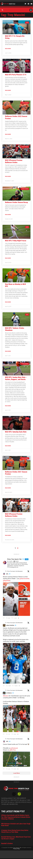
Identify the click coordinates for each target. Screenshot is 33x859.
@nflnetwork (14, 748)
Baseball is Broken (7, 843)
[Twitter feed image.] (16, 599)
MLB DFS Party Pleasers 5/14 (15, 75)
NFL (7, 574)
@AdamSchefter (24, 578)
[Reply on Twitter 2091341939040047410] (4, 769)
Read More (8, 48)
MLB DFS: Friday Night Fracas (15, 241)
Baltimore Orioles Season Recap (16, 202)
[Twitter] (25, 3)
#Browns (5, 696)
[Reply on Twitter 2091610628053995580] (4, 734)
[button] (31, 10)
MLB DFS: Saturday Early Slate (15, 432)
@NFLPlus (12, 750)
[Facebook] (28, 3)
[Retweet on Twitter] (5, 571)
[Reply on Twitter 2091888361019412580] (4, 618)
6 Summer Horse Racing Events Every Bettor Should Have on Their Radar (14, 831)
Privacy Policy (16, 848)
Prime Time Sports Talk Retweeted (15, 571)
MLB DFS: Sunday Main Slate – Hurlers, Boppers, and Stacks (16, 378)
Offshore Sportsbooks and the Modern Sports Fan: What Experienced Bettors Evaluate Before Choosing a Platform (15, 817)
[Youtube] (31, 3)
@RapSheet (6, 580)
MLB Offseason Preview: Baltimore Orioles (14, 161)
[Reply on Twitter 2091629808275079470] (4, 686)
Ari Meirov (9, 693)
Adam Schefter (10, 625)
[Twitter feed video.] (16, 759)
